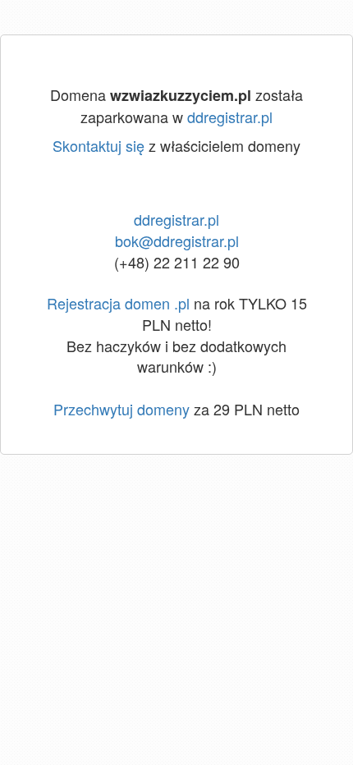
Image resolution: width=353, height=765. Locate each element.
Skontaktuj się (98, 145)
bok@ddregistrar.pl (177, 240)
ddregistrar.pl (230, 116)
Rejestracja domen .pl (118, 303)
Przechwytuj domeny (121, 408)
